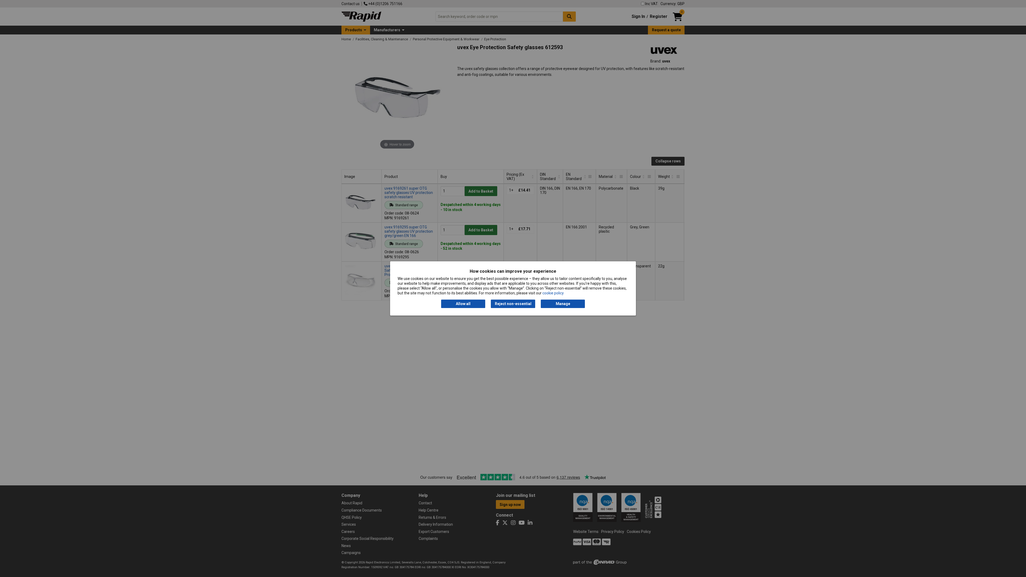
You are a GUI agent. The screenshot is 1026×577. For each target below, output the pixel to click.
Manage (563, 304)
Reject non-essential (513, 304)
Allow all (463, 304)
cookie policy (553, 293)
